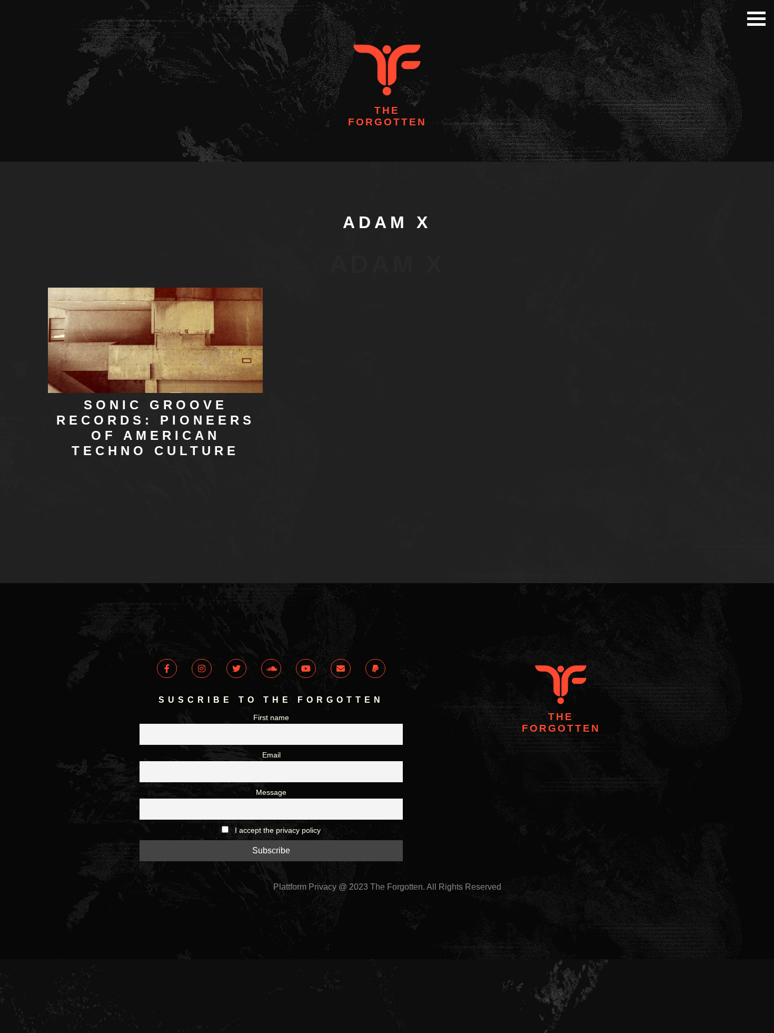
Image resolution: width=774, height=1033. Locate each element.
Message (271, 808)
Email (271, 770)
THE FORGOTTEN (387, 116)
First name (271, 733)
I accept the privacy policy (277, 846)
